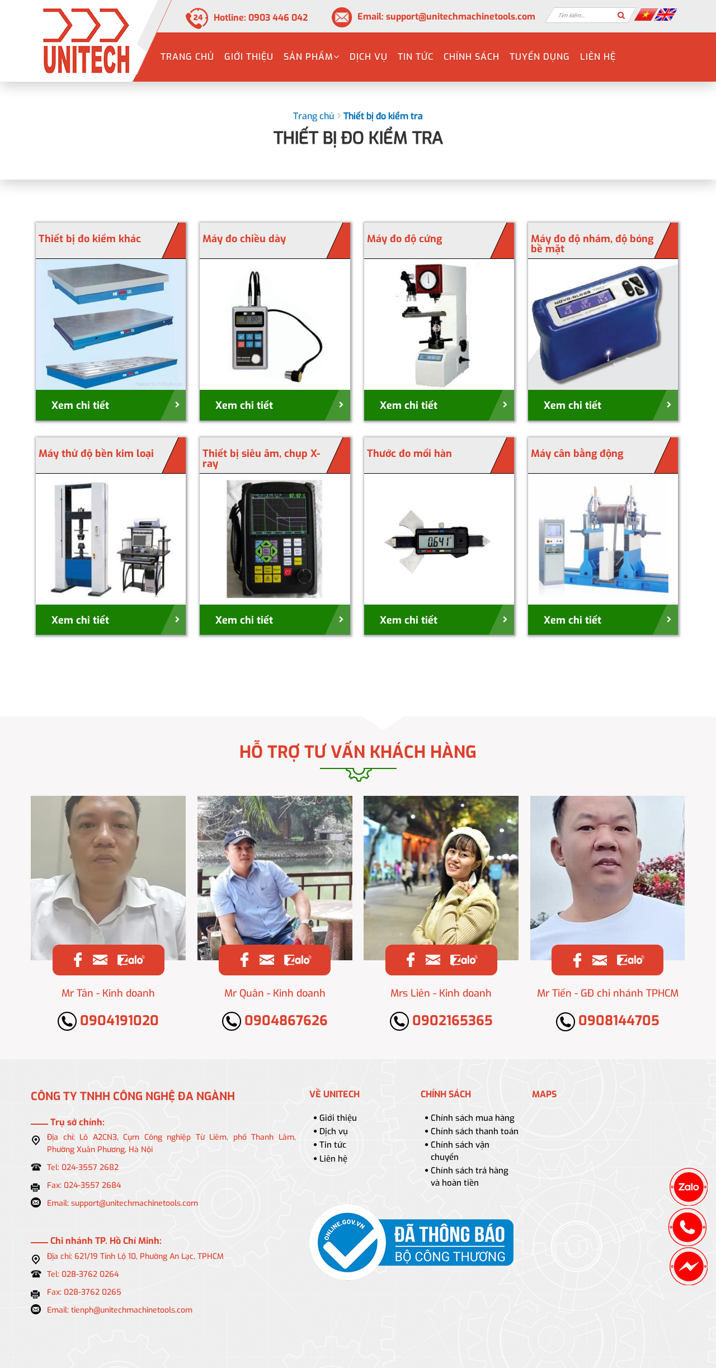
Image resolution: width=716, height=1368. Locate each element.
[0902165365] (463, 959)
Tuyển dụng (540, 57)
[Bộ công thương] (411, 1242)
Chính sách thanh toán (475, 1131)
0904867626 (284, 1021)
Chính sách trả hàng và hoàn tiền (469, 1176)
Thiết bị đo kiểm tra (383, 116)
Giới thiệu (249, 57)
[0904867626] (297, 959)
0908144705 (617, 1021)
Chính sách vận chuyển (460, 1150)
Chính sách (472, 57)
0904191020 (118, 1021)
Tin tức (416, 57)
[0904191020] (130, 959)
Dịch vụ (369, 57)
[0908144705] (630, 960)
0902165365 (451, 1021)
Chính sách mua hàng (473, 1118)
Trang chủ (187, 57)
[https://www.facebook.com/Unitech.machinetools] (77, 959)
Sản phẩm (308, 57)
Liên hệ (598, 57)
